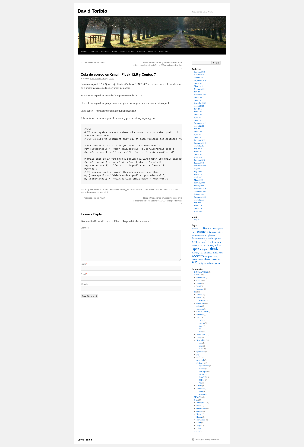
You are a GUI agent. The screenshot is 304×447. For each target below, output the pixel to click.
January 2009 (199, 185)
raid (215, 252)
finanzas (196, 238)
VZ (194, 262)
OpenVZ (198, 248)
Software (199, 363)
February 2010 (199, 160)
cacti (194, 232)
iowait (219, 238)
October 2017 (199, 77)
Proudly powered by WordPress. (207, 439)
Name (84, 263)
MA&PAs (198, 397)
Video (200, 259)
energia (207, 235)
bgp (200, 343)
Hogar (198, 414)
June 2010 (198, 151)
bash (201, 320)
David (111, 78)
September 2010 (200, 143)
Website (84, 284)
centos (105, 189)
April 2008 (198, 211)
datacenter (213, 232)
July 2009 (198, 171)
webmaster (200, 388)
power (195, 252)
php (206, 249)
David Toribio (92, 10)
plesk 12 (158, 189)
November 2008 (200, 191)
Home (83, 51)
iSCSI (194, 241)
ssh (211, 256)
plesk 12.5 (167, 189)
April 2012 (198, 117)
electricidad (199, 235)
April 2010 (198, 157)
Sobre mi (152, 51)
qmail (175, 189)
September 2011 (200, 123)
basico (198, 297)
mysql (198, 337)
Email (84, 274)
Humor (199, 417)
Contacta (94, 51)
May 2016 (198, 83)
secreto (198, 255)
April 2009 (198, 177)
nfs (219, 245)
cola (146, 189)
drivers (199, 306)
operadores (200, 351)
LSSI (114, 51)
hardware (199, 314)
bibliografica (218, 229)
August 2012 (199, 106)
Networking (201, 340)
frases (202, 238)
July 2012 (198, 108)
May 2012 (198, 114)
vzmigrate (201, 263)
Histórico (105, 51)
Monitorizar (197, 245)
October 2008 (199, 194)
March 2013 (198, 100)
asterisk (202, 368)
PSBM (201, 380)
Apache (199, 294)
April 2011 (198, 134)
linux (209, 241)
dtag (193, 235)
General (197, 274)
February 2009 (199, 182)
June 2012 (198, 111)
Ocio (196, 399)
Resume (141, 51)
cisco (201, 345)
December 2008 (200, 188)
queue (83, 192)
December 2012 (200, 103)
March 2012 (198, 120)
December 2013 (200, 94)
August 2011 (199, 126)
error (213, 235)
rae (211, 253)
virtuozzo (209, 259)
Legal (198, 286)
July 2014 (198, 91)
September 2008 (200, 197)
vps (218, 259)
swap (216, 256)
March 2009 (198, 180)
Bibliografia (206, 228)
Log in (196, 219)
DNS (201, 348)
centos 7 (140, 189)
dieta (220, 232)
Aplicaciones (204, 365)
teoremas (199, 289)
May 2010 (198, 154)
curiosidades (201, 408)
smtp (206, 256)
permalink (104, 192)
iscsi (200, 326)
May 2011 (198, 131)
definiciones (201, 277)
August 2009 (199, 168)
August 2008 (199, 199)
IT (195, 291)
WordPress (203, 394)
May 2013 (198, 97)
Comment (85, 227)
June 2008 (198, 205)
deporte (199, 411)
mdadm (218, 242)
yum (217, 263)
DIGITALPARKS (201, 272)
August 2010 (199, 145)
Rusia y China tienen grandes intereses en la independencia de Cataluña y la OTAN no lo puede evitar (157, 65)
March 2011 (198, 137)
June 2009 (198, 174)
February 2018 (199, 71)
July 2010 (198, 148)
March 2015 (198, 86)
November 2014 (200, 89)
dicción (199, 280)
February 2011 (199, 140)
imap (214, 238)
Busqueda (163, 51)
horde (208, 238)
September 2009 (200, 165)
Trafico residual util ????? (93, 62)
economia (200, 308)
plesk (116, 189)
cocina (198, 405)
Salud (198, 422)
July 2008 (198, 202)
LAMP (111, 189)
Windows (202, 300)
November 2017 (200, 74)
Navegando (200, 419)
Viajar (194, 259)
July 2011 (198, 128)
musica (207, 245)
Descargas (203, 371)
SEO (201, 391)
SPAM (199, 385)
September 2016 (200, 80)
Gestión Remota (202, 311)
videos (198, 428)
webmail (210, 263)
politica (197, 431)
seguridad (200, 360)
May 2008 (198, 208)
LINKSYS (201, 242)
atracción (195, 229)
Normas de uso (127, 51)
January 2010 (199, 162)
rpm (221, 252)
